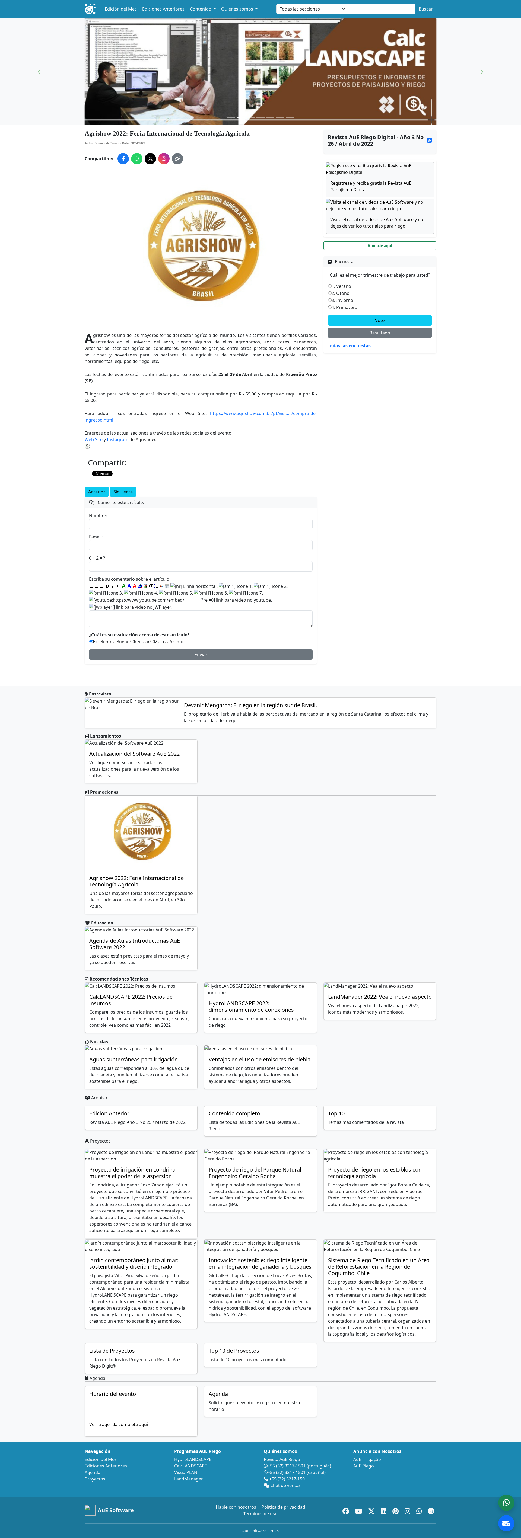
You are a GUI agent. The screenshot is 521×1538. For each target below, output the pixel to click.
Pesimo (175, 641)
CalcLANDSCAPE (190, 1466)
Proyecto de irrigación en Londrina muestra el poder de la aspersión (132, 1173)
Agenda (218, 1393)
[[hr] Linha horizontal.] (194, 586)
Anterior (96, 492)
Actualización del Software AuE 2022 (134, 753)
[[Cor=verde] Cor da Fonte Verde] (124, 586)
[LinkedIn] (384, 1510)
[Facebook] (346, 1510)
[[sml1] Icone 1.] (236, 586)
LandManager (188, 1479)
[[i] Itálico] (113, 586)
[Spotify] (431, 1510)
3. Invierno (342, 300)
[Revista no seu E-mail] (506, 1523)
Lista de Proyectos (112, 1350)
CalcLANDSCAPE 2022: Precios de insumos (131, 1000)
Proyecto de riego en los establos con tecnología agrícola (375, 1173)
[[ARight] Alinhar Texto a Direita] (102, 586)
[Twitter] (372, 1510)
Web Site (94, 439)
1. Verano (341, 286)
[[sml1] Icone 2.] (271, 586)
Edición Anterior (109, 1113)
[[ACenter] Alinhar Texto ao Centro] (96, 586)
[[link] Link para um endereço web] (140, 586)
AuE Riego (363, 1466)
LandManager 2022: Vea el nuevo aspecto (380, 996)
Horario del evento (112, 1393)
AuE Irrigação (367, 1459)
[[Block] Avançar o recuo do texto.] (162, 586)
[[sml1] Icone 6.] (211, 593)
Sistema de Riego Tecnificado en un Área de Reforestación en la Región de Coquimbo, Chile (379, 1266)
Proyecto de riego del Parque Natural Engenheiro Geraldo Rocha (255, 1173)
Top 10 (336, 1113)
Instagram (117, 439)
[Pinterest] (396, 1510)
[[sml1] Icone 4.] (141, 593)
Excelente (102, 641)
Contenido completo (234, 1113)
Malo (159, 641)
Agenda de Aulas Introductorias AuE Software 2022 (134, 944)
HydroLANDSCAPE (192, 1459)
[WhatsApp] (420, 1510)
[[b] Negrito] (107, 586)
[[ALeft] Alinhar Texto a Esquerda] (91, 586)
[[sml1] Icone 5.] (176, 593)
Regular (142, 641)
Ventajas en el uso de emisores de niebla (259, 1059)
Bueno (123, 641)
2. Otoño (341, 293)
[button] (39, 71)
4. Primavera (344, 307)
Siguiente (123, 492)
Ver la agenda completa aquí (118, 1424)
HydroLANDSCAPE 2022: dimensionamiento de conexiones (251, 1006)
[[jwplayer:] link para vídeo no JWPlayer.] (130, 607)
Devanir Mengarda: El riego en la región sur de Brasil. (250, 705)
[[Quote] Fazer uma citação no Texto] (151, 586)
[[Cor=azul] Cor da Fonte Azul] (129, 586)
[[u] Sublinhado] (118, 586)
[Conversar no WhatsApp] (506, 1503)
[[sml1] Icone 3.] (106, 593)
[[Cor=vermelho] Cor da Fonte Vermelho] (134, 586)
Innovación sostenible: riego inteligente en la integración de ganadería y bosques (260, 1263)
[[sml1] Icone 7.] (246, 593)
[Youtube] (359, 1510)
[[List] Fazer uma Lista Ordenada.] (156, 586)
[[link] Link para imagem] (145, 586)
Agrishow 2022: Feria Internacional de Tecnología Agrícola (136, 881)
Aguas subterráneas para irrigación (133, 1059)
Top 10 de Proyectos (234, 1350)
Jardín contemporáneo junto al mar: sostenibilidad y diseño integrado (134, 1263)
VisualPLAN (185, 1472)
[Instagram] (408, 1510)
